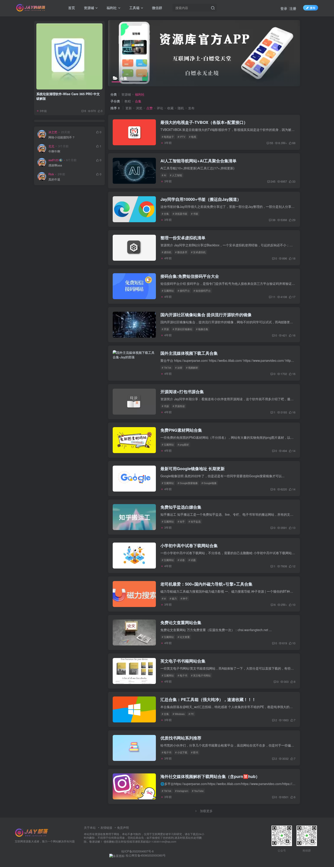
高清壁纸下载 (69, 229)
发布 (191, 108)
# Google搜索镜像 (188, 483)
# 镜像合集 (202, 329)
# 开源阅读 (179, 406)
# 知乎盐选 (195, 521)
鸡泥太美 (48, 216)
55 (271, 143)
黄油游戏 (90, 210)
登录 (283, 8)
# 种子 (184, 598)
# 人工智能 (176, 175)
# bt (164, 598)
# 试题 (192, 560)
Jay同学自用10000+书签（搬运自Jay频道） (200, 199)
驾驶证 (69, 242)
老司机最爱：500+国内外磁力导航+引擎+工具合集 (206, 584)
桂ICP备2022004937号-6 (137, 851)
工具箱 (134, 7)
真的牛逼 (54, 179)
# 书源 (165, 406)
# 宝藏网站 (168, 290)
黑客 (69, 210)
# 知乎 (181, 521)
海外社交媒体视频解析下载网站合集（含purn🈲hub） (210, 776)
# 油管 (178, 367)
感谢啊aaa (55, 164)
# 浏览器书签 (180, 213)
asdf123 (53, 159)
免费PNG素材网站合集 (181, 430)
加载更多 (206, 810)
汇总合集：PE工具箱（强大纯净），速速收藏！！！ (208, 699)
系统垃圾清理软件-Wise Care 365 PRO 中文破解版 (68, 95)
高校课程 (48, 236)
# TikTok (166, 367)
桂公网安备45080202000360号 (145, 855)
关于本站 (90, 827)
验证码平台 (48, 242)
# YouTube (198, 791)
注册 (292, 8)
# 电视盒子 (168, 136)
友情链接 (106, 827)
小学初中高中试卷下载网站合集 (189, 545)
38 (273, 220)
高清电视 (48, 229)
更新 (128, 108)
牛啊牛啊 (54, 151)
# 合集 (165, 213)
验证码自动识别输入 (69, 236)
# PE (191, 714)
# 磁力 (173, 598)
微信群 (156, 7)
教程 (128, 101)
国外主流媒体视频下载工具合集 (189, 353)
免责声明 (123, 827)
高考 (69, 223)
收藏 (170, 108)
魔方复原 (90, 216)
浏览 (139, 108)
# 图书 (194, 752)
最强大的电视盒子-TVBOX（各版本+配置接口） (204, 122)
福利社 (111, 7)
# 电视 (192, 136)
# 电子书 (182, 675)
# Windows (179, 714)
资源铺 (88, 7)
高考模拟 (48, 223)
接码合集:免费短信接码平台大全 (189, 276)
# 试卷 (181, 560)
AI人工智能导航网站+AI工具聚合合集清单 (198, 161)
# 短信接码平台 (202, 290)
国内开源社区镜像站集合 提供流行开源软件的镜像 (206, 315)
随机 (181, 108)
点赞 (149, 108)
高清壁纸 (90, 229)
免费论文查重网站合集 (180, 622)
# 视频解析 (192, 367)
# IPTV (181, 136)
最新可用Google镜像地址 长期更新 (192, 469)
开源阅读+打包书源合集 (182, 392)
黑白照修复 (48, 210)
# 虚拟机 (166, 252)
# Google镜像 (209, 483)
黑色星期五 (69, 203)
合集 (138, 101)
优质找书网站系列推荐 (180, 738)
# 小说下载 (181, 752)
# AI (164, 175)
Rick (51, 173)
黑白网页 (90, 203)
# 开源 (165, 329)
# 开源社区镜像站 (182, 329)
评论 (160, 108)
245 (273, 181)
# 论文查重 (184, 637)
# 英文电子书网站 (201, 675)
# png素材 (183, 444)
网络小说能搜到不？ (61, 136)
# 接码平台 (184, 290)
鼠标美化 (48, 203)
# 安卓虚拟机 (198, 252)
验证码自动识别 (91, 236)
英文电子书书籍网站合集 (182, 661)
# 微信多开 (181, 252)
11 (273, 297)
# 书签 (194, 213)
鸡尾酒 (69, 216)
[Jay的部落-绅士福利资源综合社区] (32, 832)
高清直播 (90, 223)
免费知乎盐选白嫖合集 (180, 507)
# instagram (181, 791)
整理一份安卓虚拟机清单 (182, 238)
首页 (71, 7)
